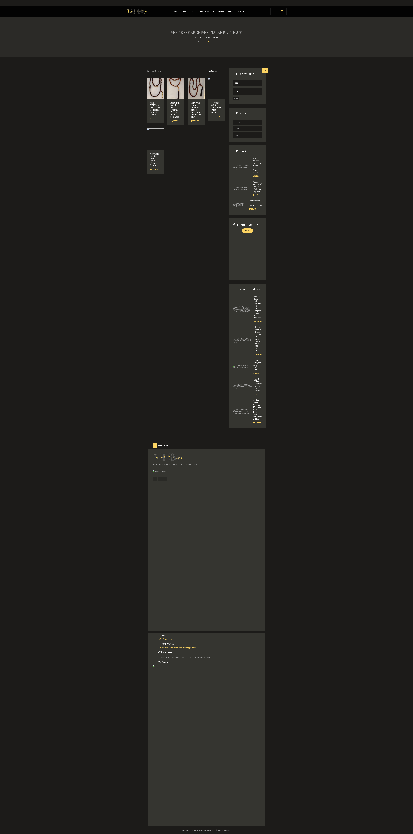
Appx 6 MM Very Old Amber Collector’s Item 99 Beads (155, 109)
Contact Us (240, 11)
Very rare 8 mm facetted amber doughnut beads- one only (196, 110)
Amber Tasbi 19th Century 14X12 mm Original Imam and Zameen (257, 307)
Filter (236, 98)
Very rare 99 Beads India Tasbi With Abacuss (216, 108)
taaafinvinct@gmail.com (187, 648)
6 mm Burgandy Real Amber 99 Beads (257, 365)
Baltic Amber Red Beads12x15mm (255, 203)
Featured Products (207, 11)
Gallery (221, 11)
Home (176, 11)
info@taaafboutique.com (169, 648)
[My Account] (274, 11)
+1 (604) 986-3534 (165, 639)
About (185, 11)
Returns (176, 464)
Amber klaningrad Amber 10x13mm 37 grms (257, 187)
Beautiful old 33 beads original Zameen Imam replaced (175, 110)
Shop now (247, 231)
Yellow (238, 135)
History (168, 464)
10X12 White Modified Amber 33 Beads (258, 385)
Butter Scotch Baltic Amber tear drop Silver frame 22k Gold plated (258, 339)
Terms (182, 464)
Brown (238, 122)
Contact (196, 464)
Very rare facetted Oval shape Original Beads (154, 160)
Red (237, 129)
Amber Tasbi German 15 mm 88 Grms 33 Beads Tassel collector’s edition (257, 409)
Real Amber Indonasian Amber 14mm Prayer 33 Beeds (257, 165)
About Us (161, 464)
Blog (230, 11)
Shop (194, 11)
